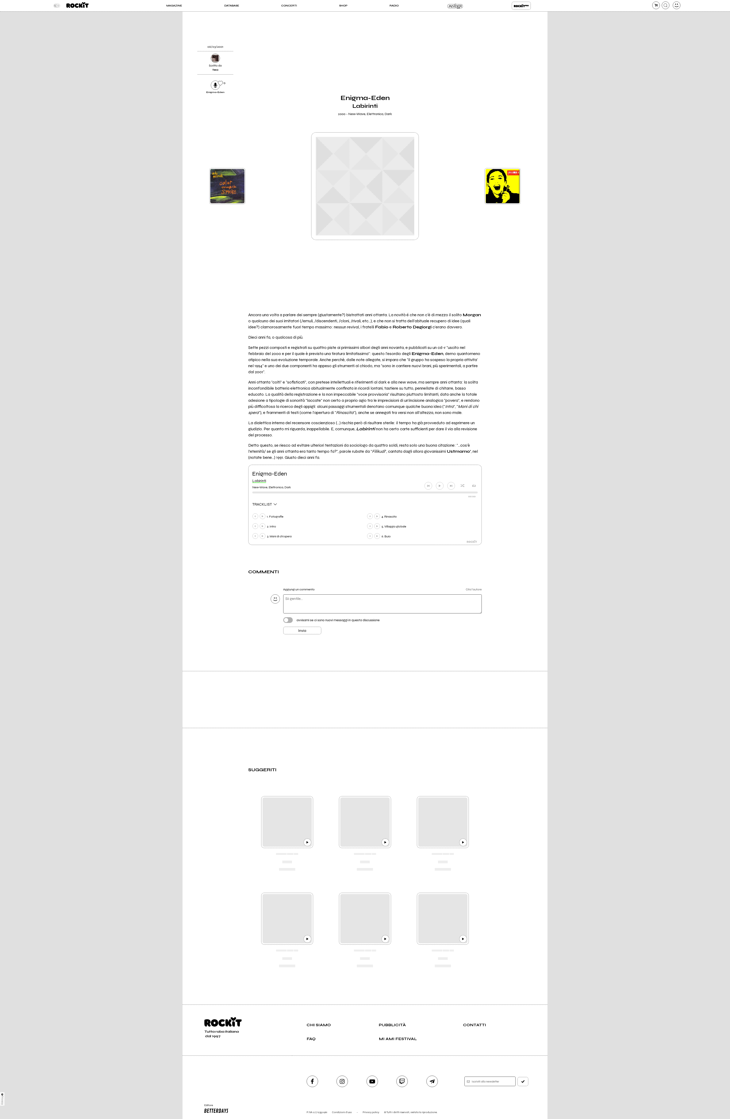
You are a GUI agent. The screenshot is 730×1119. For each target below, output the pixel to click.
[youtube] (372, 1081)
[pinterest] (491, 84)
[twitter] (491, 45)
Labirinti (259, 480)
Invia (302, 630)
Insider (455, 6)
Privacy (2, 1100)
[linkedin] (491, 71)
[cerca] (665, 5)
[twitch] (402, 1081)
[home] (77, 5)
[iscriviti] (522, 1081)
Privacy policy (371, 1112)
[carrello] (656, 5)
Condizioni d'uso (342, 1112)
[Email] (491, 20)
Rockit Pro (521, 6)
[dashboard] (676, 5)
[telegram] (432, 1081)
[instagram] (342, 1081)
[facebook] (491, 58)
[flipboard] (491, 32)
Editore (207, 1107)
